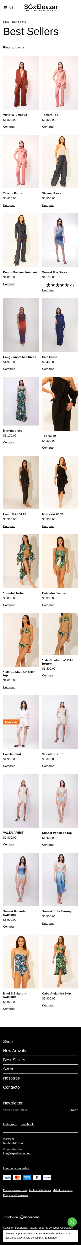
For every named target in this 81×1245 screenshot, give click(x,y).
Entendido (51, 1237)
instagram (10, 1124)
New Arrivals (14, 1050)
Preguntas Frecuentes (15, 1195)
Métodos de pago (62, 1190)
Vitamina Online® (14, 1206)
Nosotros (11, 1078)
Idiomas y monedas (16, 1168)
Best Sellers (14, 1059)
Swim (8, 1069)
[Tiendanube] (21, 1218)
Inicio (6, 21)
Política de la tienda (40, 1190)
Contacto (11, 1087)
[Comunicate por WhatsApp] (72, 1222)
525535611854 (13, 1143)
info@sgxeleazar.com (17, 1153)
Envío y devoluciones (15, 1190)
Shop (8, 1041)
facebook (27, 1124)
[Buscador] (11, 8)
